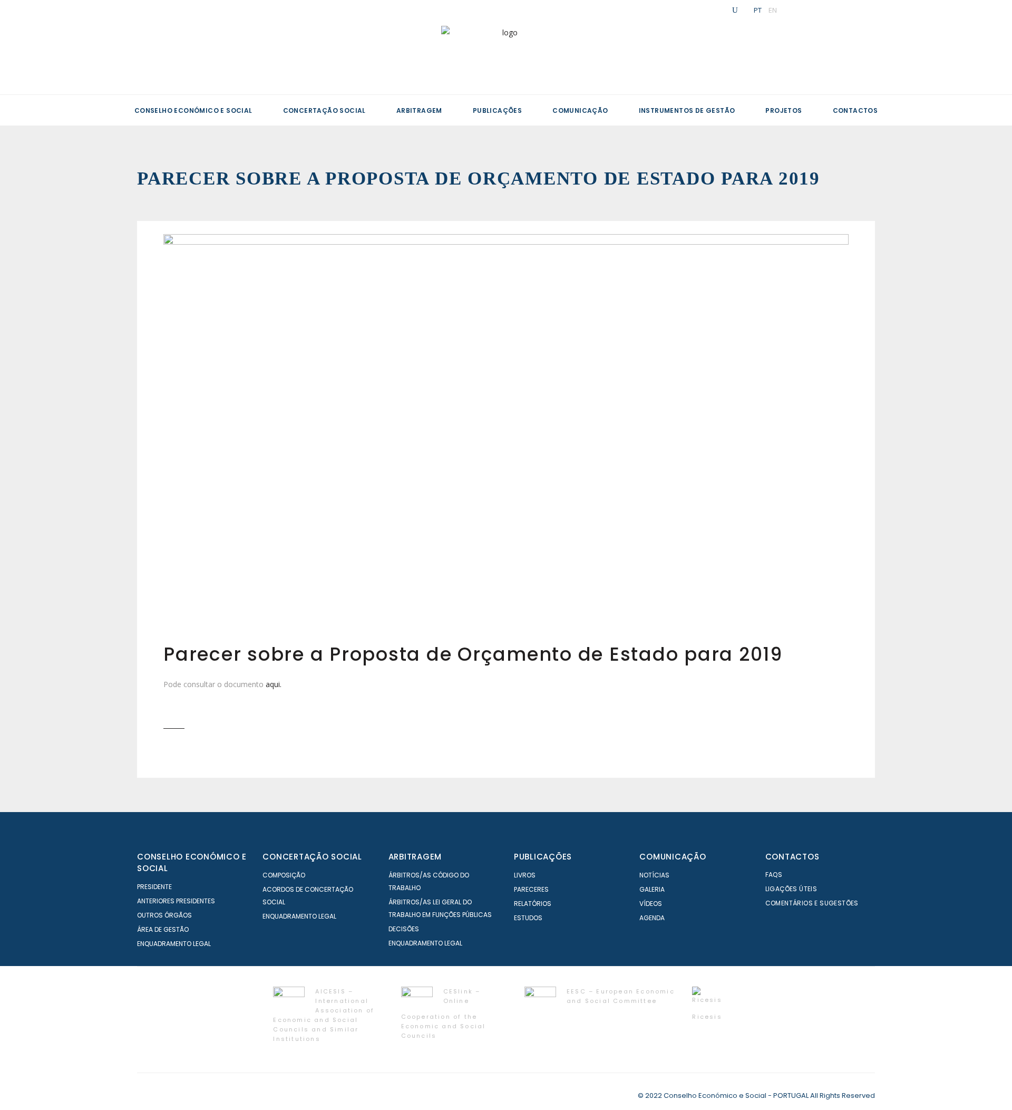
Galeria (652, 889)
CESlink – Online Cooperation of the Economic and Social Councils (443, 1013)
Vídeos (650, 903)
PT (758, 10)
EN (772, 10)
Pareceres (531, 889)
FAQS (774, 874)
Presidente (154, 886)
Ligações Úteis (791, 888)
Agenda (652, 917)
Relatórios (532, 903)
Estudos (528, 917)
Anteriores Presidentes (176, 900)
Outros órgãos (164, 915)
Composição (283, 875)
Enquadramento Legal (174, 943)
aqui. (273, 684)
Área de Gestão (163, 929)
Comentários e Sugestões (812, 903)
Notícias (654, 875)
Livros (525, 875)
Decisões (403, 928)
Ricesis (707, 1016)
